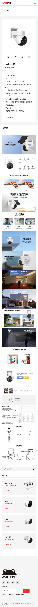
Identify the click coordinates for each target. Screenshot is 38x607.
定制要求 (9, 117)
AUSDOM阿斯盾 (19, 595)
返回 (8, 10)
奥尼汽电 (11, 595)
